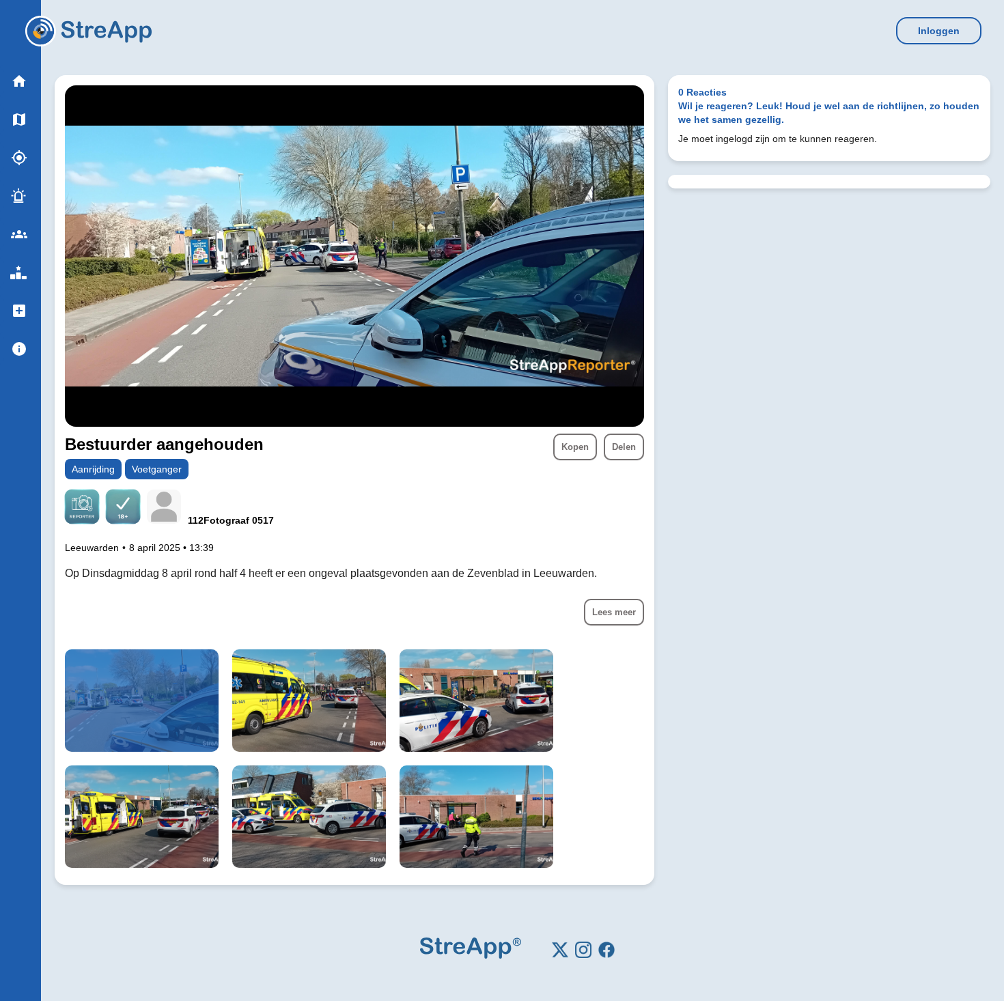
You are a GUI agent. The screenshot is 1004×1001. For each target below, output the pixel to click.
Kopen (575, 447)
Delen (624, 447)
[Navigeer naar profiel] (164, 508)
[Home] (40, 31)
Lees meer (614, 612)
